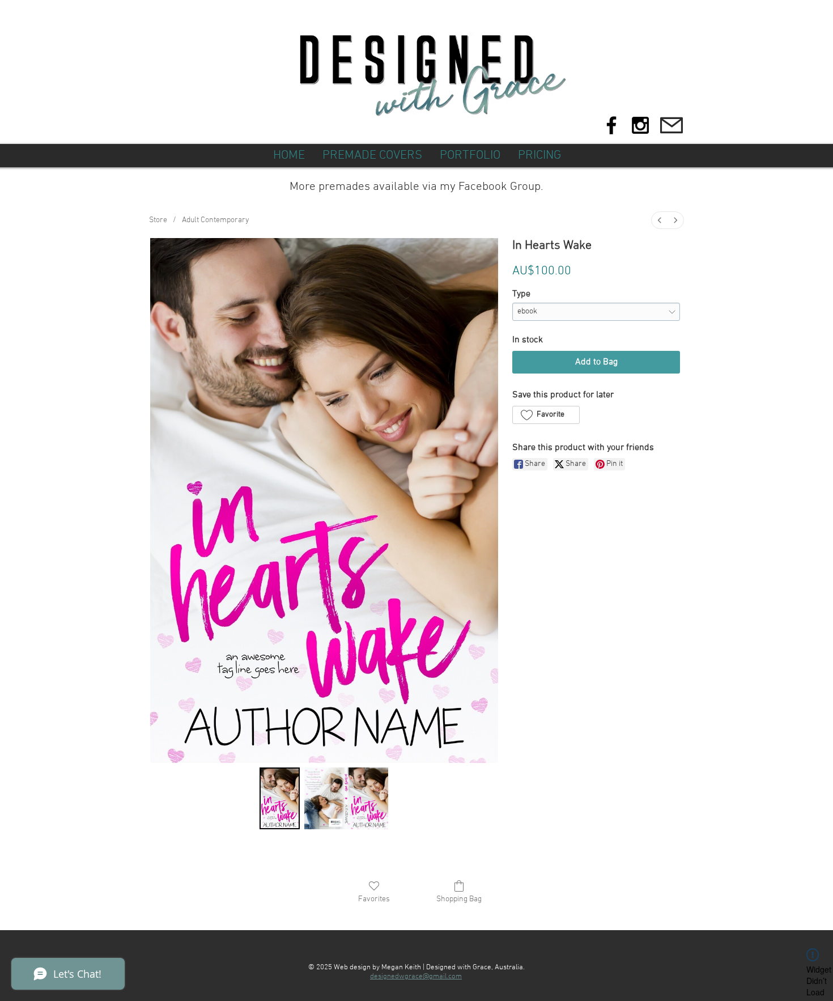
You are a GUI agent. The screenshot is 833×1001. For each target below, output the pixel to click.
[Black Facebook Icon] (611, 125)
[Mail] (671, 125)
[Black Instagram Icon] (640, 125)
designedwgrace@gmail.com (416, 976)
